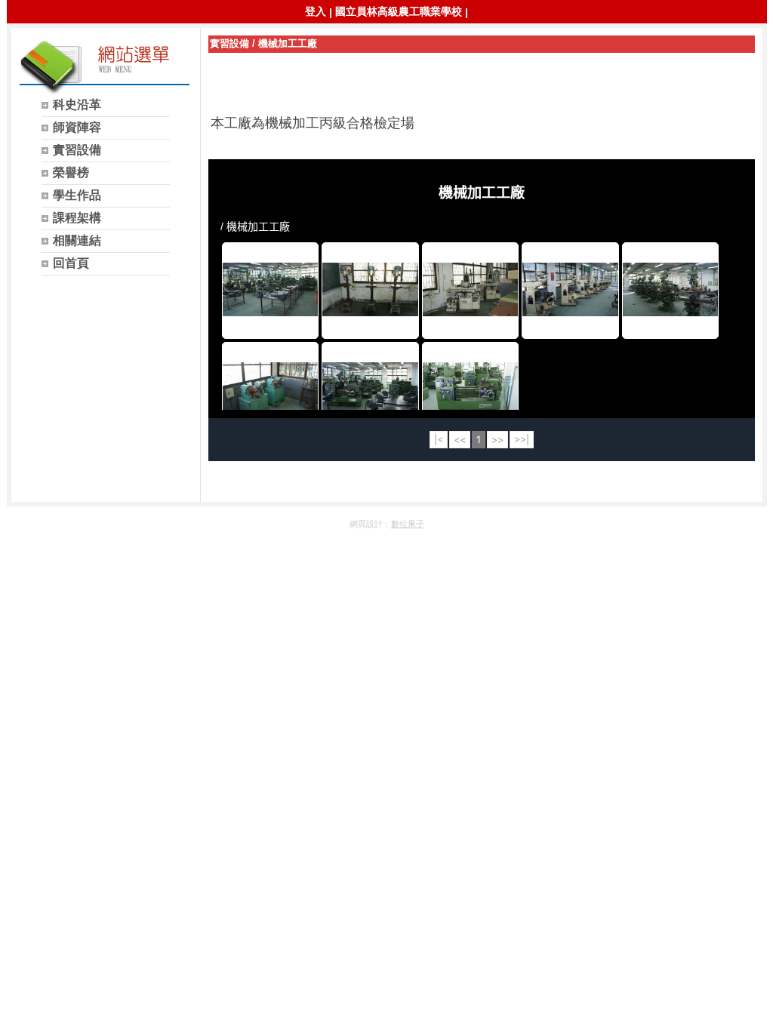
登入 (315, 11)
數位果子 (407, 523)
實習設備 (229, 43)
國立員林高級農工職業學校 (398, 11)
